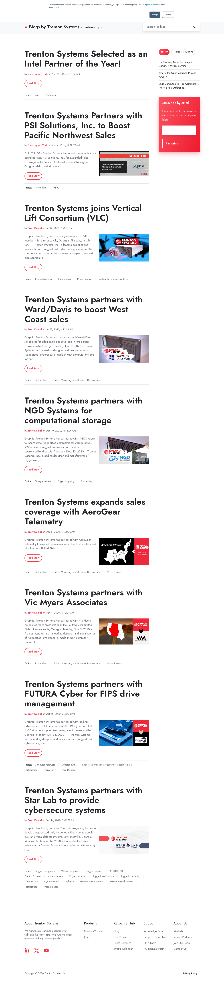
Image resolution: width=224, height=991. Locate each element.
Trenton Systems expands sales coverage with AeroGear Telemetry (84, 511)
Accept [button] (155, 14)
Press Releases (122, 943)
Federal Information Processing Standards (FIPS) (107, 764)
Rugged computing (130, 876)
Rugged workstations (103, 876)
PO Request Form (154, 949)
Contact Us (180, 949)
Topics (176, 51)
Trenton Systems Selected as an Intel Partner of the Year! (86, 58)
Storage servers (43, 481)
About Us (180, 923)
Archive (189, 51)
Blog (116, 931)
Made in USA (31, 881)
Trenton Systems (43, 279)
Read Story (33, 83)
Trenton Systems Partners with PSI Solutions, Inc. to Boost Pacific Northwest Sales (83, 125)
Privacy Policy (190, 973)
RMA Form (150, 943)
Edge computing (66, 481)
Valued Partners (183, 937)
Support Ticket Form (156, 937)
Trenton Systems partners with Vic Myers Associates (83, 597)
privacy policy (152, 4)
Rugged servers (94, 871)
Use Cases (120, 937)
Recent (164, 51)
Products (90, 923)
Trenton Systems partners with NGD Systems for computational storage (83, 410)
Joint (86, 937)
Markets (178, 931)
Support (149, 923)
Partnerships (51, 95)
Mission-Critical (93, 931)
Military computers (70, 871)
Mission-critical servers (91, 881)
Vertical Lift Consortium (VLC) (114, 279)
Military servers (55, 876)
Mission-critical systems (121, 881)
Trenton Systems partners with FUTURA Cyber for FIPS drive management (83, 694)
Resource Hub (124, 923)
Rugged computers (45, 871)
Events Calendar (123, 949)
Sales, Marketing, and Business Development (77, 380)
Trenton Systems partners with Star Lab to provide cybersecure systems (83, 800)
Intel (37, 95)
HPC (56, 187)
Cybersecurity (69, 764)
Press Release (84, 279)
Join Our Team (182, 943)
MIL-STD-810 (116, 871)
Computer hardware (45, 764)
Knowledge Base (153, 931)
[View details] (27, 950)
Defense (69, 881)
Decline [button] (168, 14)
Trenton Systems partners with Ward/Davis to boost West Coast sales (83, 309)
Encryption (48, 770)
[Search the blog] (194, 26)
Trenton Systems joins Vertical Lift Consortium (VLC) (83, 213)
